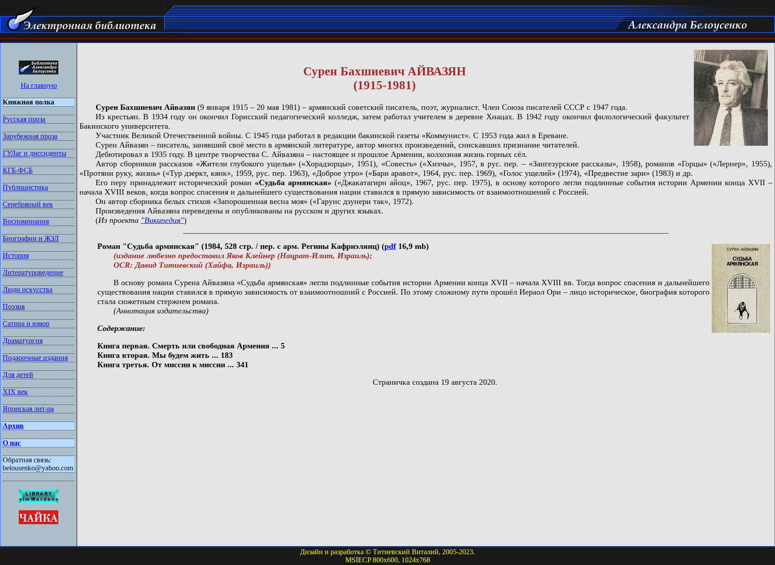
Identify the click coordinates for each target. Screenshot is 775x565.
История (16, 255)
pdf (390, 246)
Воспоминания (26, 221)
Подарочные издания (35, 357)
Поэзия (14, 306)
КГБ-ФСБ (18, 170)
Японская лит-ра (28, 409)
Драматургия (23, 340)
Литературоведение (33, 272)
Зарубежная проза (30, 136)
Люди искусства (27, 289)
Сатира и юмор (26, 323)
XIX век (15, 392)
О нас (12, 443)
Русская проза (24, 119)
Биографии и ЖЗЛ (31, 238)
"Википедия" (162, 220)
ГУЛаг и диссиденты (34, 153)
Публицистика (25, 187)
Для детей (18, 374)
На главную (39, 85)
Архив (13, 426)
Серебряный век (28, 204)
